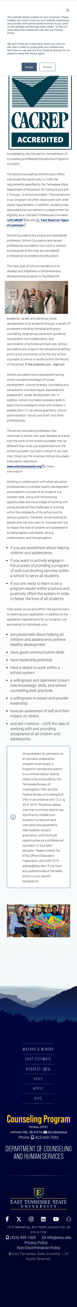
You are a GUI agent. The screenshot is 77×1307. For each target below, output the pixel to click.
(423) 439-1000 (23, 1237)
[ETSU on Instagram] (30, 1220)
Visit (38, 1079)
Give (38, 1098)
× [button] (67, 9)
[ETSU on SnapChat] (67, 1220)
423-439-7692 (47, 1137)
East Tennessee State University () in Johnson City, (38, 1198)
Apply (38, 1088)
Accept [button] (29, 67)
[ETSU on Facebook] (5, 1220)
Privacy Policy (36, 1242)
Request (38, 1069)
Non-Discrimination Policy (38, 1247)
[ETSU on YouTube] (54, 1220)
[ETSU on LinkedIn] (42, 1220)
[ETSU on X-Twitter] (17, 1220)
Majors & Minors (38, 1049)
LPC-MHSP (15, 220)
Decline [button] (47, 67)
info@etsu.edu (59, 1237)
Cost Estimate (38, 1059)
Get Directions (56, 1132)
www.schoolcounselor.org (24, 466)
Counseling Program (38, 1118)
